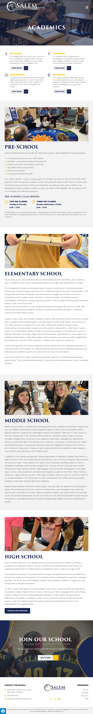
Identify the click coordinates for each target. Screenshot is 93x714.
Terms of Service (53, 711)
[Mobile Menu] (87, 7)
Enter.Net (65, 709)
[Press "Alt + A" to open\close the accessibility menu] (3, 711)
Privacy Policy (41, 711)
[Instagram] (51, 699)
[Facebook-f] (55, 699)
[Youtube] (59, 699)
